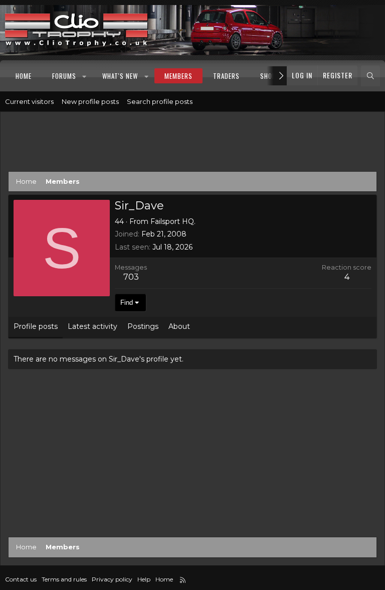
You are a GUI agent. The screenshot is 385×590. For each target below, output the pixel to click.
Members (178, 76)
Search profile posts (159, 101)
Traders (226, 76)
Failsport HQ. (173, 221)
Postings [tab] (142, 326)
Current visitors (29, 101)
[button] (85, 75)
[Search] (370, 75)
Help (143, 579)
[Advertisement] (192, 143)
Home (24, 76)
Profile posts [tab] (36, 326)
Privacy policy (112, 579)
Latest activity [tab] (92, 326)
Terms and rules (64, 579)
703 (131, 277)
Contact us (21, 579)
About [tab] (179, 326)
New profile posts (90, 101)
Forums (64, 76)
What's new (120, 76)
